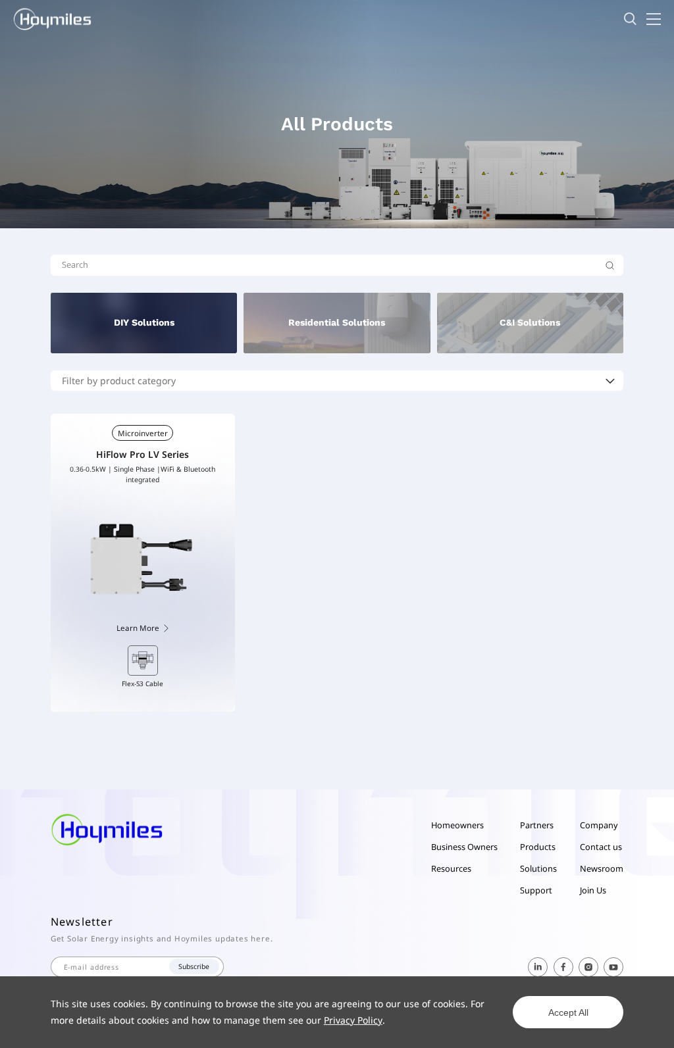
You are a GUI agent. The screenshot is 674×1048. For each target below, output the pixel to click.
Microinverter (143, 433)
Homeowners (457, 825)
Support (536, 890)
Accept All (568, 1012)
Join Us (593, 890)
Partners (537, 825)
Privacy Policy (353, 1020)
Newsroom (601, 868)
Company (599, 825)
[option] (143, 667)
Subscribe (193, 966)
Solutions (538, 868)
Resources (451, 868)
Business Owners (464, 847)
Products (538, 847)
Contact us (601, 847)
